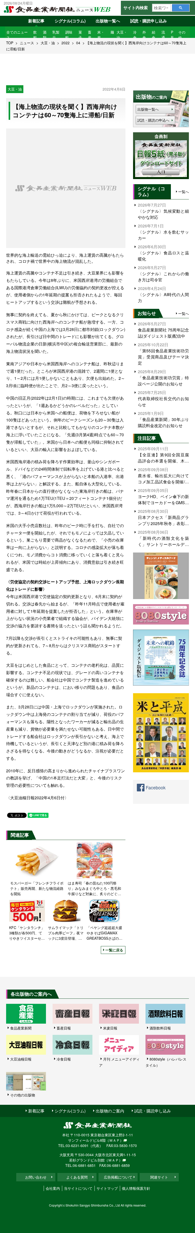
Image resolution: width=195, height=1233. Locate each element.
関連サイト (159, 1177)
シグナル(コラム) (70, 21)
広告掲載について (118, 1177)
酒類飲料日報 (160, 1028)
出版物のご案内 (110, 1111)
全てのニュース (17, 35)
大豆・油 (122, 35)
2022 (65, 42)
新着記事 (36, 21)
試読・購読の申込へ (153, 120)
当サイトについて (78, 1188)
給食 (153, 35)
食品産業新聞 (20, 1028)
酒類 (44, 35)
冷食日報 (64, 1059)
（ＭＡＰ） (114, 1140)
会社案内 (53, 1188)
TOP (9, 42)
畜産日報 (64, 1028)
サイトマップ (107, 1188)
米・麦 (100, 35)
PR (172, 35)
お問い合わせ (35, 1177)
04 (78, 42)
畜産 (89, 35)
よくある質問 (77, 1177)
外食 (144, 35)
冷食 (135, 35)
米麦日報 (110, 1028)
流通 (163, 35)
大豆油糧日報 (20, 1059)
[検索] (180, 7)
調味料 (68, 35)
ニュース (27, 42)
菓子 (80, 35)
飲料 (35, 35)
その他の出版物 (22, 1094)
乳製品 (55, 35)
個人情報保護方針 (136, 1188)
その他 (181, 35)
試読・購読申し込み (148, 21)
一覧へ (183, 191)
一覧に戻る (114, 949)
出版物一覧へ (108, 21)
